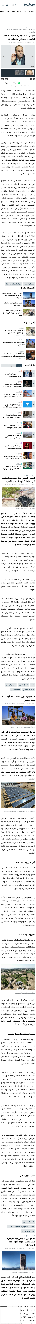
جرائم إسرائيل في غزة (13, 284)
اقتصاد (13, 11)
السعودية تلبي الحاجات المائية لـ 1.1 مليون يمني (14, 343)
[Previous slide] (32, 57)
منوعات (18, 371)
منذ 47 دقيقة (20, 335)
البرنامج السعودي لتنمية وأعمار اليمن (21, 1226)
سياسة (19, 11)
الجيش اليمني (10, 684)
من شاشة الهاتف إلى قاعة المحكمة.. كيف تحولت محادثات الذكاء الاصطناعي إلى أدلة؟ (13, 355)
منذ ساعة (22, 347)
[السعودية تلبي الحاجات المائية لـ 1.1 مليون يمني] (30, 343)
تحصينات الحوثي (28, 689)
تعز (33, 684)
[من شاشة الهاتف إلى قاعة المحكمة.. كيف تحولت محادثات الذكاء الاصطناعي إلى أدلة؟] (30, 355)
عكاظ (32, 27)
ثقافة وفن (17, 443)
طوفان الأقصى (29, 284)
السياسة (26, 27)
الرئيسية (31, 11)
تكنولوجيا (21, 351)
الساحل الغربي (23, 684)
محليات (25, 11)
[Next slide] (4, 57)
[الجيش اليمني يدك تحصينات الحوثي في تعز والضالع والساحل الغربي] (30, 331)
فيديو (7, 11)
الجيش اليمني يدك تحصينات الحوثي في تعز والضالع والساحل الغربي (13, 331)
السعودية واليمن (28, 1231)
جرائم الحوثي (15, 689)
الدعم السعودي (28, 1221)
